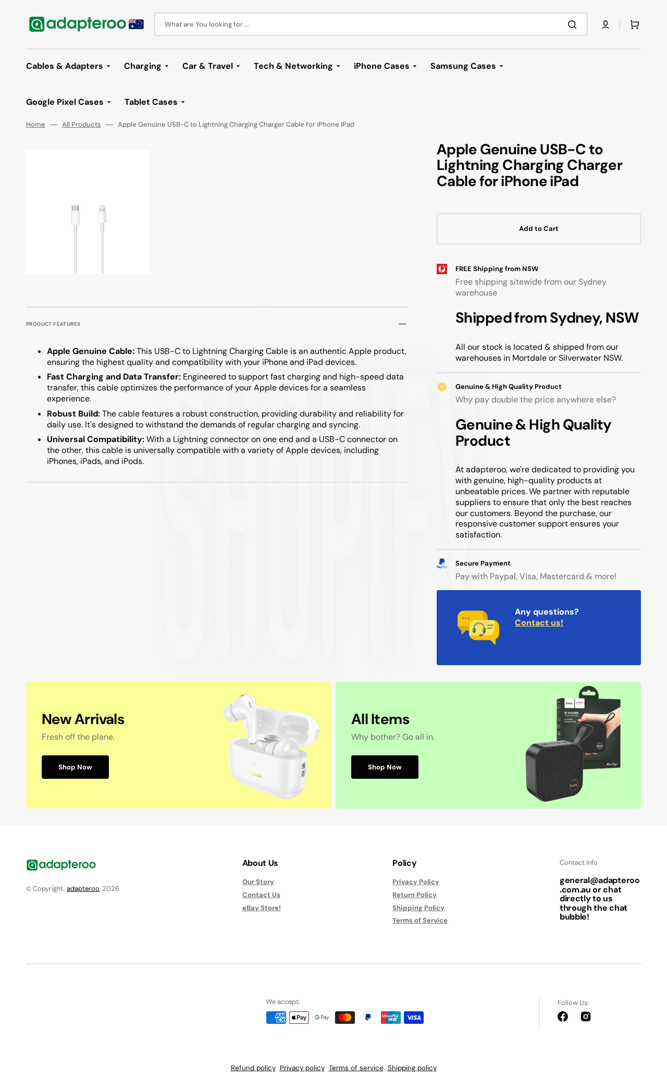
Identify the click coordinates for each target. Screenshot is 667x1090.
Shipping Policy (418, 907)
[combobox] (371, 24)
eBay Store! (261, 907)
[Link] (178, 745)
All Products (81, 124)
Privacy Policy (415, 882)
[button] (605, 24)
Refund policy (253, 1067)
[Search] (574, 24)
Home (35, 124)
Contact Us (261, 894)
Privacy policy (302, 1067)
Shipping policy (412, 1067)
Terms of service (356, 1067)
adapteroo (83, 888)
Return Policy (414, 894)
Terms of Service (420, 920)
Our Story (258, 882)
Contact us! (539, 622)
